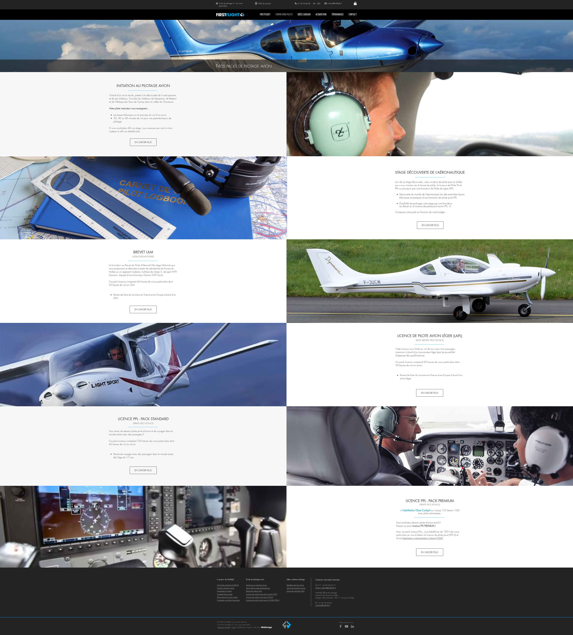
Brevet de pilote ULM (254, 591)
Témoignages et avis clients (227, 597)
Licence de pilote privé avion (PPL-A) (259, 597)
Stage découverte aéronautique (258, 588)
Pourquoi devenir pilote (225, 588)
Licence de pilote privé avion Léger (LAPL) (261, 594)
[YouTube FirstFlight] (346, 626)
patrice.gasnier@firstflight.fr (325, 588)
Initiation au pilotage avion (256, 585)
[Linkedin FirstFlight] (352, 626)
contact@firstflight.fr (322, 605)
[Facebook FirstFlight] (340, 626)
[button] (355, 3)
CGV (234, 627)
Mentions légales (223, 627)
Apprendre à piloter (224, 591)
